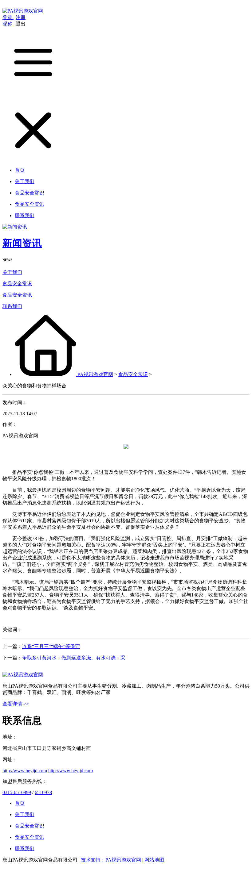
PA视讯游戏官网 (95, 374)
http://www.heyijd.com (24, 770)
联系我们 (12, 306)
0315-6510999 (16, 792)
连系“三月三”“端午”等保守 (51, 646)
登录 (8, 17)
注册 (21, 17)
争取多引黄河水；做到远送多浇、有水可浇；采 (73, 657)
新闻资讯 (22, 243)
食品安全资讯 (17, 295)
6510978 (43, 792)
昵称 (7, 23)
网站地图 (154, 859)
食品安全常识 (17, 283)
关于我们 (12, 272)
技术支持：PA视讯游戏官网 (111, 859)
